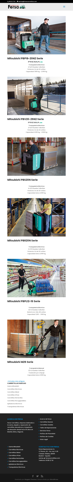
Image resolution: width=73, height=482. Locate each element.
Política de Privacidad (47, 434)
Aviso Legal (44, 439)
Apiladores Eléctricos (14, 404)
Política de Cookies (46, 436)
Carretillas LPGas (13, 395)
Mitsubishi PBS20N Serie (22, 180)
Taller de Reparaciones (48, 428)
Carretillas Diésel (13, 392)
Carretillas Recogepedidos (16, 401)
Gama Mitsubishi (13, 386)
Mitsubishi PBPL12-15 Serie (23, 301)
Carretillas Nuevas (46, 422)
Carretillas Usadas (46, 425)
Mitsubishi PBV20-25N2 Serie (25, 119)
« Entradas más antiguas (16, 381)
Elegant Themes (30, 479)
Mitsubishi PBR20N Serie (22, 240)
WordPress (54, 479)
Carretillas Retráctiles (15, 398)
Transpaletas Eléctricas (15, 407)
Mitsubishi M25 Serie (20, 362)
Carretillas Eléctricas (14, 389)
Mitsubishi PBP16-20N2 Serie (25, 58)
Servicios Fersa (45, 431)
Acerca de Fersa (45, 419)
